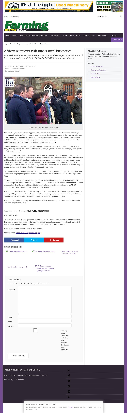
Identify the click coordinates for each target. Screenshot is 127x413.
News (14, 35)
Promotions (89, 35)
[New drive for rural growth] (17, 257)
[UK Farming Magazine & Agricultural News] (26, 30)
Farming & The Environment (33, 35)
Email (10, 321)
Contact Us (33, 44)
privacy (71, 407)
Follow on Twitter (97, 66)
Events (25, 44)
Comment (11, 289)
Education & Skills (72, 35)
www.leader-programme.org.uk (28, 232)
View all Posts (95, 74)
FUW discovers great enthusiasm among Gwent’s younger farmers (43, 268)
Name (10, 317)
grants (11, 71)
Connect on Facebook (98, 70)
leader (17, 71)
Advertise (117, 39)
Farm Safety (103, 35)
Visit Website (95, 77)
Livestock (55, 35)
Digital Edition (45, 44)
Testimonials (15, 17)
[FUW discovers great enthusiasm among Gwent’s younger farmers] (43, 257)
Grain (113, 35)
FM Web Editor (17, 66)
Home (6, 17)
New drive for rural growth (17, 267)
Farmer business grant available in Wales (69, 252)
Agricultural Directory (12, 44)
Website (10, 326)
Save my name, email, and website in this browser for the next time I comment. (65, 340)
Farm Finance (19, 69)
